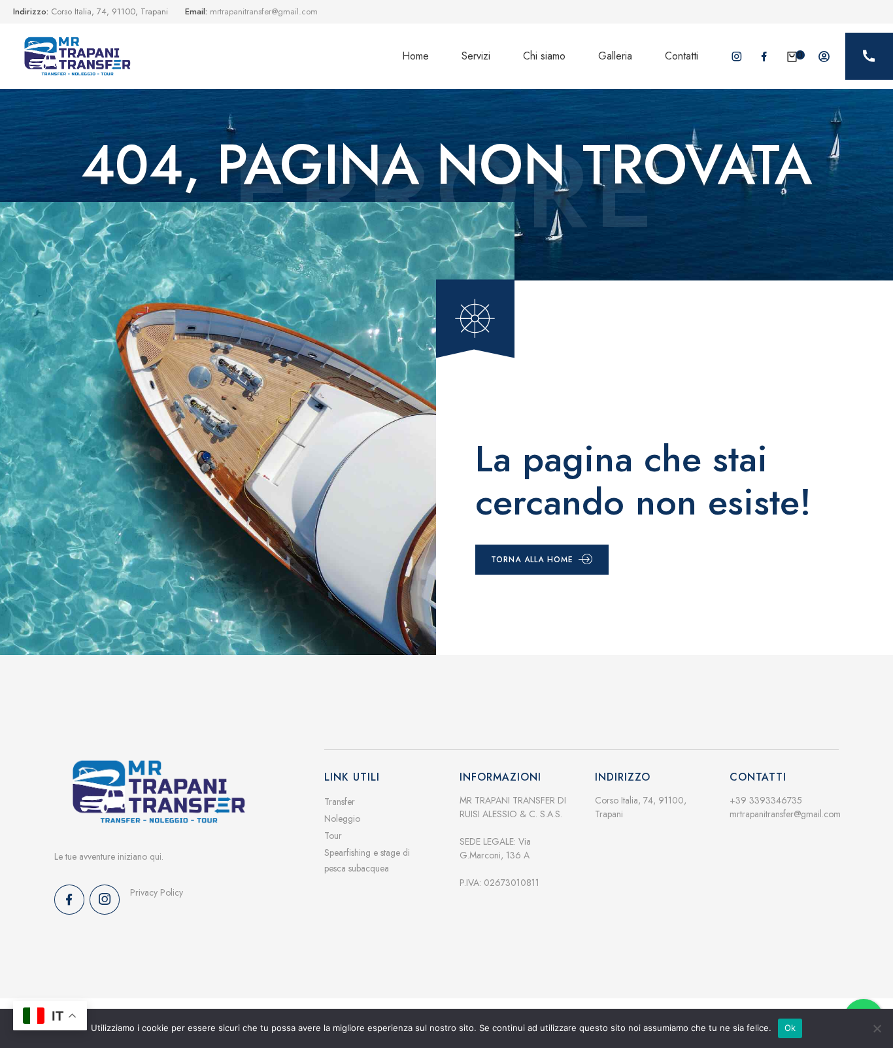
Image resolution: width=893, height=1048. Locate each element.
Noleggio (342, 818)
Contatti (681, 55)
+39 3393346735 (766, 800)
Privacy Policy (156, 892)
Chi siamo (544, 55)
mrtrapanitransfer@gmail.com (785, 813)
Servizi (476, 55)
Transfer (339, 801)
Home (415, 55)
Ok (790, 1028)
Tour (333, 835)
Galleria (615, 55)
